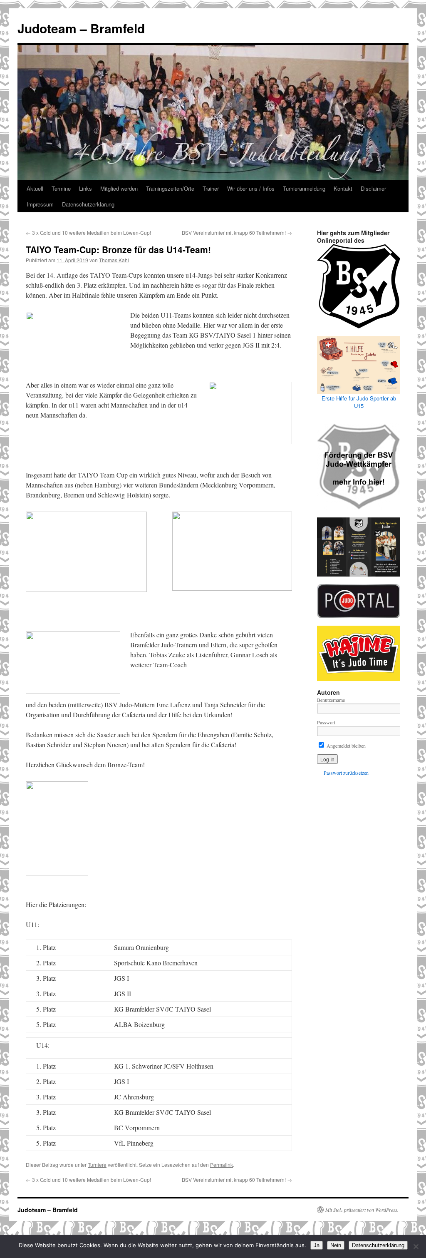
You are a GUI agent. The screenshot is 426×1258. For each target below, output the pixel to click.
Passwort (326, 722)
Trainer (211, 188)
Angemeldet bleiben (345, 745)
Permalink (221, 1164)
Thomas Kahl (114, 260)
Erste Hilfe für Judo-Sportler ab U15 (359, 402)
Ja (317, 1245)
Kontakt (343, 188)
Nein (335, 1245)
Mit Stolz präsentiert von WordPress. (362, 1209)
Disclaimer (373, 188)
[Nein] (415, 1246)
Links (85, 188)
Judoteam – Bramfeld (81, 28)
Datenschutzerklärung (88, 204)
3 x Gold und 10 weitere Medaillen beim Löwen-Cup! (88, 232)
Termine (61, 188)
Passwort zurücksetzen (346, 772)
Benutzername (331, 699)
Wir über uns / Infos (251, 188)
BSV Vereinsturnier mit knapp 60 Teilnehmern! (237, 232)
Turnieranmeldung (304, 188)
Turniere (97, 1164)
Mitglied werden (119, 188)
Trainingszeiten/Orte (170, 188)
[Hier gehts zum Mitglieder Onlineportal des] (358, 286)
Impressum (40, 204)
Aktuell (35, 188)
